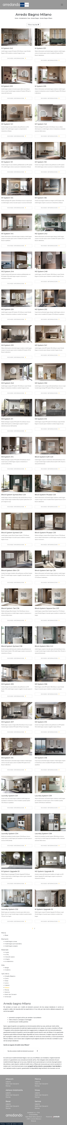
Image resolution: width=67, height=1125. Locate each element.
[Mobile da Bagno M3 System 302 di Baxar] (50, 372)
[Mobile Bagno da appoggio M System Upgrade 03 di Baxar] (16, 860)
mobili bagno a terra (11, 941)
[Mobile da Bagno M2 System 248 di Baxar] (50, 260)
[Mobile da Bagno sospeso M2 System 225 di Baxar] (16, 298)
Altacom (9, 1079)
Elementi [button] (4, 939)
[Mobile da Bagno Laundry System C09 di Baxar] (50, 784)
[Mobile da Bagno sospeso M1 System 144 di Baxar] (16, 222)
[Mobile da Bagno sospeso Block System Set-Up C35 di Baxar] (50, 559)
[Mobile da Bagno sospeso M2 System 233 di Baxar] (16, 334)
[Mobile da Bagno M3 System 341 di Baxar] (50, 334)
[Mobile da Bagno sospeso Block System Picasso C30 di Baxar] (50, 521)
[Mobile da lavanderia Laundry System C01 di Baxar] (16, 784)
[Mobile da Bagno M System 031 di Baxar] (50, 37)
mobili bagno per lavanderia (13, 944)
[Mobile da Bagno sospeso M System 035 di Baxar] (50, 75)
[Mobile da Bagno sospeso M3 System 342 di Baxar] (16, 372)
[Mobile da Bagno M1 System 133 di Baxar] (50, 150)
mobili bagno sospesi (11, 946)
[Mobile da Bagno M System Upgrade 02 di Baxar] (50, 898)
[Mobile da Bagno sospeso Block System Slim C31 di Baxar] (16, 559)
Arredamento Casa (24, 18)
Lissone (7, 985)
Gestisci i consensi (17, 1123)
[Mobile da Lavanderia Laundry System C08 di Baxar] (50, 822)
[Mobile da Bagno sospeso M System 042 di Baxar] (16, 37)
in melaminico (9, 961)
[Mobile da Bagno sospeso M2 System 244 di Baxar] (16, 260)
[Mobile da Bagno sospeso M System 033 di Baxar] (16, 75)
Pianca (38, 1079)
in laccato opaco (10, 957)
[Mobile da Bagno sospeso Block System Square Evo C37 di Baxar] (50, 597)
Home (16, 18)
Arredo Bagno (35, 18)
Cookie (8, 1123)
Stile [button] (3, 965)
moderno (7, 970)
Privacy (3, 1123)
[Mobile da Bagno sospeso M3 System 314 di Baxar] (16, 445)
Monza (7, 990)
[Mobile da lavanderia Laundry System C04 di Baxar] (16, 822)
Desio (6, 981)
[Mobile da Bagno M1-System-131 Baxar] (16, 150)
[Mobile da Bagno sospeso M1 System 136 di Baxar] (50, 186)
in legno (7, 959)
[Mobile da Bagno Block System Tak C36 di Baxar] (16, 597)
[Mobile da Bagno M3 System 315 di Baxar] (16, 746)
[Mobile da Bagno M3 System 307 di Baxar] (16, 710)
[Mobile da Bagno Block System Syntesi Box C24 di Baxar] (16, 483)
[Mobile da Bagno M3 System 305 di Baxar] (16, 673)
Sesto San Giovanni (10, 994)
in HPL (7, 954)
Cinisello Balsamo (10, 976)
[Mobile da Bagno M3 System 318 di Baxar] (50, 746)
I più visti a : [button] (5, 974)
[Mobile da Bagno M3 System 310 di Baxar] (50, 710)
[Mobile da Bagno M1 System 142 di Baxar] (50, 113)
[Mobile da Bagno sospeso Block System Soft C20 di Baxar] (50, 445)
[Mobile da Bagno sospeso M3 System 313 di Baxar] (50, 407)
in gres (7, 952)
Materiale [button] (4, 950)
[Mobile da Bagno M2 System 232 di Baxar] (50, 298)
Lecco (7, 983)
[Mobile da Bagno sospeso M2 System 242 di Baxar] (50, 222)
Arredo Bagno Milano (46, 18)
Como (7, 978)
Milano (7, 987)
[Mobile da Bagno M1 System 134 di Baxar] (16, 186)
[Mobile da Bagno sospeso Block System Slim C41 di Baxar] (50, 635)
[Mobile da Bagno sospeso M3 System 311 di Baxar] (16, 407)
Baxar (6, 935)
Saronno (7, 992)
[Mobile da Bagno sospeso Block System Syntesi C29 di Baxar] (16, 521)
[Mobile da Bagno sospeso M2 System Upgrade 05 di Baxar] (50, 860)
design (7, 967)
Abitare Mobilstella (14, 1090)
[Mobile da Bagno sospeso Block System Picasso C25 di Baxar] (50, 483)
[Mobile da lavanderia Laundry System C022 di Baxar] (16, 898)
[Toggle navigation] (62, 4)
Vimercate (8, 997)
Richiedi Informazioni (16, 58)
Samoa (38, 1101)
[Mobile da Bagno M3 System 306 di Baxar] (50, 673)
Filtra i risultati (33, 25)
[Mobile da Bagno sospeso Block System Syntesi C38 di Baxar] (16, 635)
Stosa (37, 1090)
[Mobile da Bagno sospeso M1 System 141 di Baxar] (16, 113)
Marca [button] (3, 933)
